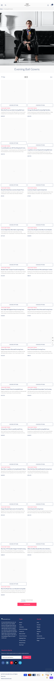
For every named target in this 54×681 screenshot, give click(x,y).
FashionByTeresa (5, 108)
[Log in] (48, 5)
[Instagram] (7, 662)
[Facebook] (3, 662)
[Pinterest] (11, 662)
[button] (25, 77)
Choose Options (13, 105)
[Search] (5, 5)
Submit (27, 657)
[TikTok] (15, 662)
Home (1, 9)
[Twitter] (20, 662)
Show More (27, 604)
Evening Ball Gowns (8, 9)
